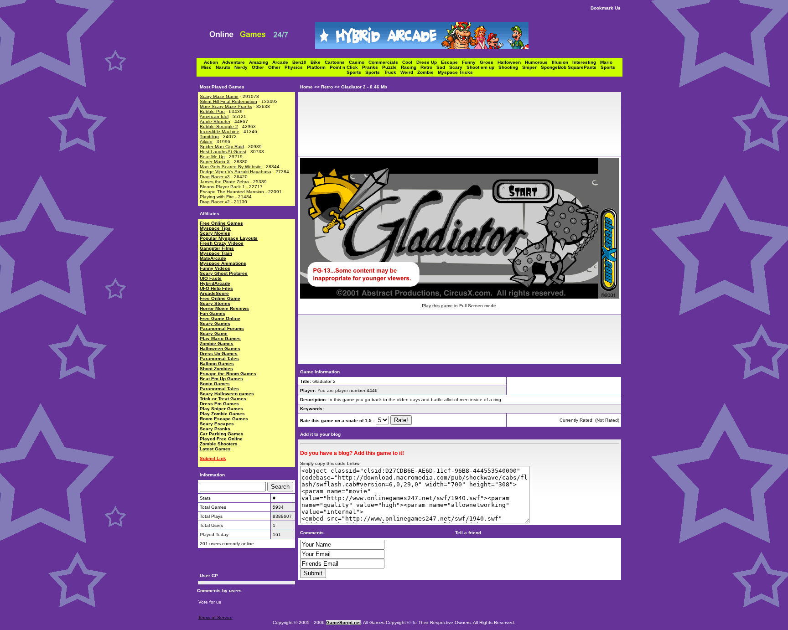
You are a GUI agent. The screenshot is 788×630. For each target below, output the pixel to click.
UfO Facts (211, 278)
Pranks (372, 67)
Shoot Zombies (216, 368)
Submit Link (213, 458)
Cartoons (337, 62)
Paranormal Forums (222, 328)
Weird (408, 72)
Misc (208, 67)
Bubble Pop (212, 111)
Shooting (510, 67)
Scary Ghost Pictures (224, 273)
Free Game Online (220, 318)
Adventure (235, 62)
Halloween (511, 62)
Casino (358, 62)
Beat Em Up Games (221, 378)
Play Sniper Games (221, 408)
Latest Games (215, 448)
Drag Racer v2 (215, 201)
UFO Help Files (216, 288)
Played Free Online (221, 438)
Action (213, 62)
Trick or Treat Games (223, 398)
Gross (489, 62)
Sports (609, 67)
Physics (296, 67)
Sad (442, 67)
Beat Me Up (212, 156)
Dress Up (428, 62)
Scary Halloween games (227, 393)
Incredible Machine (219, 131)
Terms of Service (215, 617)
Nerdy (243, 67)
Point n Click (346, 67)
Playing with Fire (217, 196)
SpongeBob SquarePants (571, 67)
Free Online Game (220, 298)
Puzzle (391, 67)
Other (260, 67)
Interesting (586, 62)
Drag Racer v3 (215, 176)
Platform (318, 67)
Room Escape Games (224, 418)
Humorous (538, 62)
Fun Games (212, 313)
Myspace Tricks (455, 72)
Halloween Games (220, 348)
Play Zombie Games (222, 413)
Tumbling (209, 136)
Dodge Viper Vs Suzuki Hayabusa (235, 171)
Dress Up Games (219, 353)
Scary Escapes (217, 423)
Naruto (225, 67)
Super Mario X (215, 161)
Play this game (437, 305)
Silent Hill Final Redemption (228, 101)
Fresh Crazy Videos (222, 243)
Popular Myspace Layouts (229, 238)
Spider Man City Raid (222, 146)
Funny (471, 62)
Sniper (531, 67)
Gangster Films (217, 248)
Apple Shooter (215, 121)
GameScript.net (343, 622)
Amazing (260, 62)
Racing (410, 67)
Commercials (385, 62)
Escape (451, 62)
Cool (409, 62)
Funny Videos (215, 268)
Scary (458, 67)
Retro (428, 67)
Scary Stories (215, 303)
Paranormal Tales (219, 358)
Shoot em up (482, 67)
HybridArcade (215, 283)
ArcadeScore (214, 293)
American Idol (214, 116)
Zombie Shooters (219, 443)
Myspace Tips (215, 228)
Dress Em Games (219, 403)
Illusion (562, 62)
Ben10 (301, 62)
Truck (392, 72)
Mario (607, 62)
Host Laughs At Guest (223, 151)
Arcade (282, 62)
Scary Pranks (215, 428)
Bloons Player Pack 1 (222, 186)
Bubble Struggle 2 (219, 126)
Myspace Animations (223, 263)
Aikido (206, 141)
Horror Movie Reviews (224, 308)
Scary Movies (215, 233)
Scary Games (215, 323)
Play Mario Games (220, 338)
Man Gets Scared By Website (231, 166)
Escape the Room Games (228, 373)
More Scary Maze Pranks (226, 106)
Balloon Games (217, 363)
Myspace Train (216, 253)
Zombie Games (216, 343)
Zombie (427, 72)
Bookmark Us (606, 7)
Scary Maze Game (219, 96)
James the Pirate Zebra (224, 181)
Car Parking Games (222, 433)
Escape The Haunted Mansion (232, 191)
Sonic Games (215, 383)
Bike (318, 62)
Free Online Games (221, 223)
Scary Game (214, 333)
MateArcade (213, 258)
